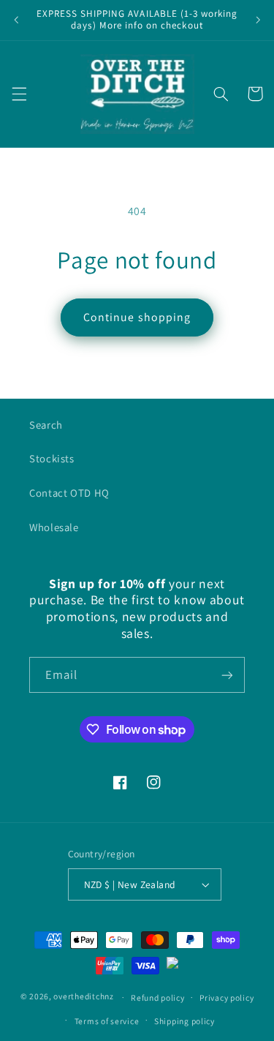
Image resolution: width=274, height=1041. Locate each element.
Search (46, 425)
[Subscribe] (227, 675)
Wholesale (54, 527)
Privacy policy (226, 997)
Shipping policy (184, 1020)
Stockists (52, 458)
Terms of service (107, 1020)
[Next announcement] (258, 20)
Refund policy (158, 997)
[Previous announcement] (16, 20)
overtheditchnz (83, 996)
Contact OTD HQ (69, 493)
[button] (19, 93)
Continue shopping (137, 317)
